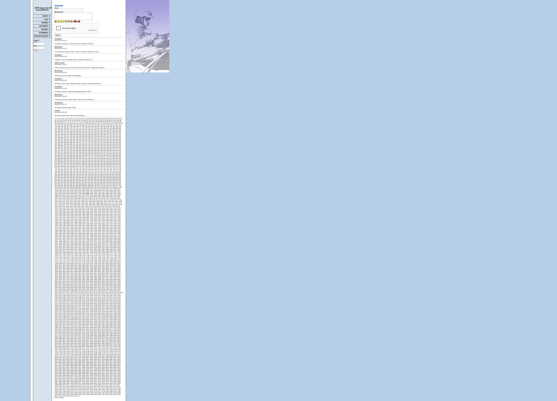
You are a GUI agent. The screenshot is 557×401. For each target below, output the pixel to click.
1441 (96, 228)
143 (56, 126)
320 (59, 139)
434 (71, 147)
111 (95, 123)
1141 (64, 201)
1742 (76, 257)
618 (95, 160)
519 (62, 153)
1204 (99, 206)
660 (89, 163)
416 (83, 146)
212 (65, 131)
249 (110, 133)
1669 (56, 251)
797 (104, 173)
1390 (96, 224)
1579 (103, 241)
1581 (111, 241)
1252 (88, 211)
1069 (56, 195)
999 (117, 187)
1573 (80, 241)
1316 (72, 217)
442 (95, 147)
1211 (60, 208)
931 (110, 182)
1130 (90, 200)
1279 (60, 214)
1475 (96, 232)
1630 (103, 246)
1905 (115, 271)
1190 (113, 204)
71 (66, 122)
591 (80, 158)
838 (95, 176)
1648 (107, 248)
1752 (115, 257)
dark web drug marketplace (76, 115)
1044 (92, 192)
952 (107, 184)
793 (92, 173)
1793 (76, 262)
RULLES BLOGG (41, 36)
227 (110, 131)
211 (62, 131)
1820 (115, 263)
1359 (107, 220)
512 (107, 152)
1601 (56, 244)
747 (86, 169)
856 (83, 177)
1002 (60, 189)
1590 (80, 243)
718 (65, 168)
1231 (72, 209)
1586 (64, 243)
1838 (119, 265)
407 (56, 146)
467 (104, 149)
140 (113, 125)
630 (65, 161)
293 (110, 136)
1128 (83, 200)
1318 (80, 217)
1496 (111, 233)
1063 (100, 193)
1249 (76, 211)
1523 (84, 236)
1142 (68, 201)
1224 (111, 208)
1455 (84, 230)
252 (120, 133)
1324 (103, 217)
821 (110, 174)
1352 (80, 220)
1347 (60, 220)
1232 (76, 209)
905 (98, 181)
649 (56, 163)
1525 (92, 236)
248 (107, 133)
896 (71, 181)
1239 (103, 209)
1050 (115, 192)
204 (107, 130)
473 (56, 150)
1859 (68, 268)
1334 (76, 219)
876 (77, 179)
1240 (107, 209)
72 (69, 122)
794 (95, 173)
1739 (64, 257)
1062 (96, 193)
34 (121, 118)
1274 (107, 212)
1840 (60, 267)
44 (75, 120)
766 (77, 171)
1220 (95, 208)
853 (74, 177)
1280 (64, 214)
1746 (92, 257)
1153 (109, 201)
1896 (80, 271)
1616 (115, 244)
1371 (88, 222)
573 (92, 157)
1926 (64, 275)
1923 (119, 273)
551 (92, 155)
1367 (72, 222)
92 (112, 122)
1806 (60, 263)
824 (119, 174)
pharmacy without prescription (71, 75)
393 (80, 144)
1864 (88, 268)
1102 (118, 197)
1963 (76, 278)
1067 (115, 193)
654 (71, 163)
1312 (56, 217)
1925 (60, 275)
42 (71, 120)
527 (86, 153)
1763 (92, 259)
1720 (56, 256)
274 (120, 134)
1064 (103, 193)
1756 (64, 259)
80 (86, 122)
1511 (103, 235)
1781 (96, 260)
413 (74, 146)
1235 (88, 209)
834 (83, 176)
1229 (64, 209)
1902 (103, 271)
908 (107, 181)
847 (56, 177)
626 (119, 160)
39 (64, 120)
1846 (84, 267)
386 (59, 144)
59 (108, 120)
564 (65, 157)
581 (117, 157)
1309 (111, 216)
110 (93, 123)
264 (89, 134)
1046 (100, 192)
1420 (80, 227)
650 (59, 163)
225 (104, 131)
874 (71, 179)
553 (98, 155)
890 (120, 179)
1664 (103, 249)
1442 (100, 228)
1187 (102, 204)
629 (62, 161)
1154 (113, 201)
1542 (92, 238)
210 (59, 131)
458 (77, 149)
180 (101, 128)
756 (113, 169)
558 (113, 155)
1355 (92, 220)
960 (65, 185)
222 (95, 131)
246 (101, 133)
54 (97, 120)
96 (121, 122)
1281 (68, 214)
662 (95, 163)
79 (84, 122)
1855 (119, 267)
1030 (103, 190)
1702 (119, 252)
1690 (72, 252)
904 (95, 181)
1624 (80, 246)
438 (83, 147)
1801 (107, 262)
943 (80, 184)
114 (104, 123)
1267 (80, 212)
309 (92, 138)
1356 (96, 220)
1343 (111, 219)
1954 (107, 276)
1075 (80, 195)
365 (62, 142)
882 (95, 179)
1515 (119, 235)
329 (86, 139)
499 (68, 152)
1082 (107, 195)
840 (101, 176)
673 (62, 165)
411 (68, 146)
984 (71, 187)
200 (95, 130)
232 (59, 133)
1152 (105, 201)
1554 (72, 240)
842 (107, 176)
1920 (107, 273)
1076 (84, 195)
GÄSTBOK (43, 26)
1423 (92, 227)
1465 (56, 232)
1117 (108, 198)
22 (95, 118)
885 (104, 179)
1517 (60, 236)
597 (98, 158)
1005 (72, 189)
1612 (99, 244)
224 (101, 131)
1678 (92, 251)
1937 (107, 275)
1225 (115, 208)
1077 (88, 195)
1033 (115, 190)
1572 (76, 241)
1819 (111, 263)
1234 (84, 209)
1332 (68, 219)
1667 (115, 249)
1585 (60, 243)
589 (74, 158)
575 (98, 157)
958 (59, 185)
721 (74, 168)
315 (110, 138)
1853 (111, 267)
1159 (64, 203)
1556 (80, 240)
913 (56, 182)
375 (92, 142)
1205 (102, 206)
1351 (76, 220)
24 (100, 118)
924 (89, 182)
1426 (103, 227)
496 (59, 152)
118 (116, 123)
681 (86, 165)
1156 (120, 201)
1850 (100, 267)
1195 (64, 206)
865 (110, 177)
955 (117, 184)
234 (65, 133)
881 (92, 179)
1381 (60, 224)
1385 (76, 224)
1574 (84, 241)
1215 (76, 208)
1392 (103, 224)
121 (56, 125)
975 (110, 185)
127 (74, 125)
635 (80, 161)
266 (95, 134)
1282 (72, 214)
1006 (76, 189)
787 (74, 173)
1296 (60, 216)
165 (56, 128)
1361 (115, 220)
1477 (103, 232)
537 (117, 153)
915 (62, 182)
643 (104, 161)
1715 (103, 254)
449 (117, 147)
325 (74, 139)
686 (101, 165)
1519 (68, 236)
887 (110, 179)
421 (98, 146)
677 (74, 165)
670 (120, 163)
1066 (111, 193)
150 (77, 126)
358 (107, 141)
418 (89, 146)
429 (56, 147)
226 (107, 131)
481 (80, 150)
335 (104, 139)
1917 (95, 273)
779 (117, 171)
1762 (88, 259)
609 (68, 160)
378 (101, 142)
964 (77, 185)
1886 (107, 270)
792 (89, 173)
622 (107, 160)
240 (83, 133)
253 (56, 134)
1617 (119, 244)
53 (95, 120)
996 (107, 187)
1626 (88, 246)
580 (113, 157)
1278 (56, 214)
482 (83, 150)
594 (89, 158)
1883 (96, 270)
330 (89, 139)
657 (80, 163)
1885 (103, 270)
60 (110, 120)
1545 (103, 238)
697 (68, 166)
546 (77, 155)
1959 (60, 278)
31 (115, 118)
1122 (60, 200)
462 (89, 149)
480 (77, 150)
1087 (60, 197)
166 (59, 128)
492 (113, 150)
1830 (88, 265)
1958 (56, 278)
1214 (72, 208)
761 (62, 171)
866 (113, 177)
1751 (111, 257)
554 (101, 155)
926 (95, 182)
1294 (119, 214)
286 (89, 136)
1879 (80, 270)
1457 (92, 230)
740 (65, 169)
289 (98, 136)
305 (80, 138)
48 (84, 120)
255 (62, 134)
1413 (119, 225)
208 (120, 130)
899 (80, 181)
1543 (96, 238)
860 (95, 177)
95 (119, 122)
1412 (115, 225)
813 (86, 174)
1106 (68, 198)
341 (56, 141)
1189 (109, 204)
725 (86, 168)
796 (101, 173)
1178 (68, 204)
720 (71, 168)
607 (62, 160)
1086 (56, 197)
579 (110, 157)
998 (113, 187)
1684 (115, 251)
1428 (111, 227)
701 (80, 166)
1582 (115, 241)
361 (117, 141)
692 (120, 165)
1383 (68, 224)
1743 (80, 257)
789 (80, 173)
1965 (84, 278)
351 (86, 141)
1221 (99, 208)
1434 (68, 228)
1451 (68, 230)
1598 (111, 243)
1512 (107, 235)
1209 (118, 206)
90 (108, 122)
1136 (113, 200)
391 (74, 144)
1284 (80, 214)
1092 (80, 197)
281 (74, 136)
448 (113, 147)
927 (98, 182)
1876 (68, 270)
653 (68, 163)
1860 (72, 268)
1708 (76, 254)
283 (80, 136)
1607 (80, 244)
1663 (100, 249)
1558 (88, 240)
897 (74, 181)
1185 (94, 204)
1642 (84, 248)
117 (113, 123)
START (45, 16)
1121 (56, 200)
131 (86, 125)
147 (68, 126)
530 (95, 153)
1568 (60, 241)
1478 (107, 232)
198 (89, 130)
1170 (105, 203)
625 (116, 160)
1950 (92, 276)
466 (101, 149)
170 (71, 128)
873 (68, 179)
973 (104, 185)
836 (89, 176)
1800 (103, 262)
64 (119, 120)
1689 (68, 252)
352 (89, 141)
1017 (119, 189)
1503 (72, 235)
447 (110, 147)
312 (101, 138)
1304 (92, 216)
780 (120, 171)
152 (83, 126)
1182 (83, 204)
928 (101, 182)
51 (90, 120)
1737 (56, 257)
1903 (107, 271)
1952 (100, 276)
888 (113, 179)
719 (68, 168)
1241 (111, 209)
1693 (84, 252)
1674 (76, 251)
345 (68, 141)
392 (77, 144)
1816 (99, 263)
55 (99, 120)
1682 (107, 251)
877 (80, 179)
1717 (111, 254)
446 (107, 147)
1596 (103, 243)
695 (62, 166)
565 (68, 157)
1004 (68, 189)
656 (77, 163)
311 (98, 138)
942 (77, 184)
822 (113, 174)
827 (62, 176)
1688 (64, 252)
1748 (100, 257)
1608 (84, 244)
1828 (80, 265)
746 (83, 169)
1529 (107, 236)
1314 (64, 217)
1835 (107, 265)
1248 (72, 211)
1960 (64, 278)
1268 (84, 212)
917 (68, 182)
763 (68, 171)
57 (103, 120)
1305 (96, 216)
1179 (71, 204)
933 (117, 182)
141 (117, 125)
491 (110, 150)
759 (56, 171)
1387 (84, 224)
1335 (80, 219)
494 (120, 150)
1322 (96, 217)
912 (119, 181)
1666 (111, 249)
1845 (80, 267)
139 (110, 125)
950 (101, 184)
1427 (107, 227)
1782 (100, 260)
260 (77, 134)
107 (83, 123)
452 (59, 149)
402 (107, 144)
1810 (76, 263)
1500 (60, 235)
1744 (84, 257)
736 (120, 168)
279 (68, 136)
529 (92, 153)
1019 (60, 190)
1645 (96, 248)
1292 (111, 214)
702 (83, 166)
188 (59, 130)
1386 (80, 224)
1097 (100, 197)
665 (104, 163)
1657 (76, 249)
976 (113, 185)
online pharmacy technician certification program (88, 67)
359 (110, 141)
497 (62, 152)
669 (117, 163)
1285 (84, 214)
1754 (56, 259)
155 (92, 126)
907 (104, 181)
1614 (107, 244)
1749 (103, 257)
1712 (92, 254)
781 (56, 173)
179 (98, 128)
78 (82, 122)
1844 (76, 267)
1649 (111, 248)
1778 (84, 260)
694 (59, 166)
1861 (76, 268)
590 (77, 158)
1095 (92, 197)
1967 (92, 278)
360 (113, 141)
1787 (119, 260)
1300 (76, 216)
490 (107, 150)
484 (89, 150)
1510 (100, 235)
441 (92, 147)
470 (113, 149)
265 (92, 134)
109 (90, 123)
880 (89, 179)
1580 (107, 241)
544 (71, 155)
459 (80, 149)
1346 (56, 220)
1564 (111, 240)
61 (112, 120)
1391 (100, 224)
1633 (115, 246)
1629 (100, 246)
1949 (88, 276)
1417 (68, 227)
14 (78, 118)
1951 (96, 276)
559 (117, 155)
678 (77, 165)
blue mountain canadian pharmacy (89, 83)
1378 (115, 222)
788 (77, 173)
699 (74, 166)
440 (89, 147)
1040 (76, 192)
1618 (56, 246)
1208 (114, 206)
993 (98, 187)
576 (101, 157)
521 (68, 153)
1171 (109, 203)
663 (98, 163)
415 (80, 146)
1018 (56, 190)
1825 (68, 265)
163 (117, 126)
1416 (64, 227)
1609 (88, 244)
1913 (80, 273)
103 (71, 123)
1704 (60, 254)
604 (120, 158)
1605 (72, 244)
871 (62, 179)
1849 (96, 267)
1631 (107, 246)
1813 (88, 263)
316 (113, 138)
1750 (107, 257)
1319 (84, 217)
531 (98, 153)
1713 (95, 254)
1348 (64, 220)
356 (101, 141)
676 (71, 165)
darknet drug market (69, 107)
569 (80, 157)
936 (59, 184)
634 (77, 161)
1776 (76, 260)
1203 (95, 206)
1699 (107, 252)
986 (77, 187)
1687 (60, 252)
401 (104, 144)
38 (62, 120)
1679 (96, 251)
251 (117, 133)
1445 (111, 228)
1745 (88, 257)
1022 (72, 190)
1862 (80, 268)
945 (86, 184)
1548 (115, 238)
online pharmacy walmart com (82, 59)
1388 (88, 224)
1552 (64, 240)
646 (113, 161)
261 (80, 134)
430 (59, 147)
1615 (111, 244)
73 (71, 122)
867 (117, 177)
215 (74, 131)
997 (110, 187)
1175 (56, 204)
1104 (60, 198)
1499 (56, 235)
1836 (111, 265)
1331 (64, 219)
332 (95, 139)
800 (113, 173)
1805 (56, 263)
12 (74, 118)
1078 (92, 195)
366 (65, 142)
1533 (56, 238)
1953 (103, 276)
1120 (118, 198)
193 (74, 130)
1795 (84, 262)
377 (98, 142)
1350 (72, 220)
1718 (115, 254)
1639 (72, 248)
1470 (76, 232)
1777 (80, 260)
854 (77, 177)
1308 (107, 216)
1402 (76, 225)
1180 (75, 204)
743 (74, 169)
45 (77, 120)
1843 (72, 267)
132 (89, 125)
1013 (103, 189)
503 (80, 152)
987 (80, 187)
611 (74, 160)
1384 (72, 224)
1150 (98, 201)
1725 (76, 256)
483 (86, 150)
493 (117, 150)
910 (113, 181)
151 (80, 126)
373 (86, 142)
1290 (103, 214)
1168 (98, 203)
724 (83, 168)
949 (98, 184)
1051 (119, 192)
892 (59, 181)
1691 (76, 252)
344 (65, 141)
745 (80, 169)
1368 (76, 222)
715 (56, 168)
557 (110, 155)
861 (98, 177)
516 (119, 152)
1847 (88, 267)
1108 (75, 198)
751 (98, 169)
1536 (68, 238)
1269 (88, 212)
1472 (84, 232)
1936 (103, 275)
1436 (76, 228)
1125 (71, 200)
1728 (88, 256)
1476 (100, 232)
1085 (119, 195)
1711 (88, 254)
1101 (115, 197)
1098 (103, 197)
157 (98, 126)
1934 (96, 275)
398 (95, 144)
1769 (115, 259)
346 (71, 141)
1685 (119, 251)
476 (65, 150)
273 (117, 134)
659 (86, 163)
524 (77, 153)
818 (101, 174)
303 (74, 138)
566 (71, 157)
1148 (90, 201)
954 (113, 184)
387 (62, 144)
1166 (90, 203)
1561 (100, 240)
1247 (68, 211)
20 (91, 118)
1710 (84, 254)
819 (104, 174)
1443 (103, 228)
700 (77, 166)
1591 (84, 243)
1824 (64, 265)
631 (68, 161)
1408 (100, 225)
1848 (92, 267)
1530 (111, 236)
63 (116, 120)
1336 (84, 219)
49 (86, 120)
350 (83, 141)
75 (75, 122)
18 (87, 118)
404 (113, 144)
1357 (100, 220)
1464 (119, 230)
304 (77, 138)
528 (89, 153)
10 (69, 118)
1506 (84, 235)
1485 (68, 233)
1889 (119, 270)
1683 (111, 251)
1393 (107, 224)
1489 (84, 233)
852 (71, 177)
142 (120, 125)
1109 (79, 198)
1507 (88, 235)
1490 (88, 233)
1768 (111, 259)
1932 (88, 275)
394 (83, 144)
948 (95, 184)
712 (113, 166)
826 (59, 176)
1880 (84, 270)
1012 (99, 189)
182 (107, 128)
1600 (119, 243)
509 (98, 152)
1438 (84, 228)
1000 (120, 187)
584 (59, 158)
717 (62, 168)
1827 (76, 265)
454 (65, 149)
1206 (106, 206)
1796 (88, 262)
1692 (80, 252)
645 (110, 161)
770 (89, 171)
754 (107, 169)
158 (101, 126)
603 (117, 158)
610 (71, 160)
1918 (99, 273)
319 (56, 139)
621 (104, 160)
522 (71, 153)
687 (104, 165)
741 (68, 169)
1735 (115, 256)
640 (95, 161)
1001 (56, 189)
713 (116, 166)
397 (92, 144)
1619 (60, 246)
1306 (100, 216)
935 (56, 184)
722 (77, 168)
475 (62, 150)
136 (101, 125)
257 (68, 134)
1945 (72, 276)
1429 (115, 227)
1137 (117, 200)
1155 (117, 201)
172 (77, 128)
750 (95, 169)
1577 (96, 241)
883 (98, 179)
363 (56, 142)
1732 (103, 256)
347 (74, 141)
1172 (113, 203)
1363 (56, 222)
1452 (72, 230)
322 (65, 139)
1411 (111, 225)
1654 (64, 249)
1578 (100, 241)
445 (104, 147)
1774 (68, 260)
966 (83, 185)
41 (69, 120)
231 (56, 133)
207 (117, 130)
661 (92, 163)
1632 (111, 246)
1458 (96, 230)
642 (101, 161)
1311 (119, 216)
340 (120, 139)
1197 (71, 206)
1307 (103, 216)
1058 (80, 193)
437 (80, 147)
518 (59, 153)
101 (65, 123)
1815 (95, 263)
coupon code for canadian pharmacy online (84, 51)
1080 (100, 195)
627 (56, 161)
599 (104, 158)
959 (62, 185)
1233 (80, 209)
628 (59, 161)
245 (98, 133)
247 (104, 133)
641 (98, 161)
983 (68, 187)
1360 (111, 220)
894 (65, 181)
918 (71, 182)
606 (59, 160)
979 (56, 187)
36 (58, 120)
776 (107, 171)
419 (92, 146)
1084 (115, 195)
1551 (60, 240)
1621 (68, 246)
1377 (111, 222)
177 (92, 128)
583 (56, 158)
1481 (119, 232)
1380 (56, 224)
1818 (107, 263)
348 (77, 141)
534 (107, 153)
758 (120, 169)
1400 (68, 225)
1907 (56, 273)
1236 (92, 209)
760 (59, 171)
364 (59, 142)
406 (120, 144)
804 (59, 174)
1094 (88, 197)
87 (101, 122)
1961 (68, 278)
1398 (60, 225)
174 (83, 128)
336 (107, 139)
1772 (60, 260)
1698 (103, 252)
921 (80, 182)
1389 (92, 224)
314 (107, 138)
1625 (84, 246)
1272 (100, 212)
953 (110, 184)
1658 (80, 249)
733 (110, 168)
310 (95, 138)
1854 (115, 267)
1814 (92, 263)
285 (86, 136)
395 (86, 144)
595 (92, 158)
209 (56, 131)
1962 (72, 278)
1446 (115, 228)
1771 (56, 260)
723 (80, 168)
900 (83, 181)
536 (113, 153)
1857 (60, 268)
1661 (92, 249)
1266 (76, 212)
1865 (92, 268)
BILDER (44, 29)
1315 (68, 217)
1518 (64, 236)
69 (62, 122)
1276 (115, 212)
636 (83, 161)
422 (101, 146)
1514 (115, 235)
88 (103, 122)
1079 (96, 195)
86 (99, 122)
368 (71, 142)
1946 (76, 276)
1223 (107, 208)
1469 (72, 232)
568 (77, 157)
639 (92, 161)
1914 (84, 273)
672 (59, 165)
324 (71, 139)
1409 (103, 225)
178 (95, 128)
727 (92, 168)
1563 (107, 240)
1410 (107, 225)
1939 (115, 275)
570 (83, 157)
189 (62, 130)
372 (83, 142)
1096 (96, 197)
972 (101, 185)
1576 (92, 241)
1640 (76, 248)
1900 (96, 271)
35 (56, 120)
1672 (68, 251)
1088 (64, 197)
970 (95, 185)
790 (83, 173)
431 (62, 147)
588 (71, 158)
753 (104, 169)
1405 (88, 225)
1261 (56, 212)
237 (74, 133)
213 (68, 131)
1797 (92, 262)
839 (98, 176)
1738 (60, 257)
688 (107, 165)
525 (80, 153)
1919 (103, 273)
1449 (60, 230)
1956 (115, 276)
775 (104, 171)
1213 (68, 208)
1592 (88, 243)
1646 (100, 248)
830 (71, 176)
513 (110, 152)
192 (71, 130)
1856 (56, 268)
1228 (60, 209)
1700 (111, 252)
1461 (107, 230)
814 (89, 174)
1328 (119, 217)
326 (77, 139)
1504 (76, 235)
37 (60, 120)
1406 (92, 225)
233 (62, 133)
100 (62, 123)
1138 (120, 200)
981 (62, 187)
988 (83, 187)
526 (83, 153)
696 (65, 166)
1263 (64, 212)
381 (110, 142)
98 (58, 123)
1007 (80, 189)
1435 (72, 228)
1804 (119, 262)
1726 (80, 256)
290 (101, 136)
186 (120, 128)
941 (74, 184)
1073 (72, 195)
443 (98, 147)
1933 (92, 275)
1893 (68, 271)
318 (119, 138)
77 (79, 122)
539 (56, 155)
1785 (111, 260)
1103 (56, 198)
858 (89, 177)
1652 (56, 249)
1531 (115, 236)
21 (93, 118)
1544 (100, 238)
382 (113, 142)
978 (120, 185)
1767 (107, 259)
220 (89, 131)
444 (101, 147)
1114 (97, 198)
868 (120, 177)
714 (119, 166)
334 (101, 139)
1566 (119, 240)
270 (107, 134)
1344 (115, 219)
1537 (72, 238)
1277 (119, 212)
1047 (103, 192)
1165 (86, 203)
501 (74, 152)
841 (104, 176)
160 (107, 126)
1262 (60, 212)
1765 (100, 259)
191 (68, 130)
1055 (68, 193)
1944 (68, 276)
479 (74, 150)
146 (65, 126)
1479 (111, 232)
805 (62, 174)
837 (92, 176)
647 (117, 161)
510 (101, 152)
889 (117, 179)
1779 (88, 260)
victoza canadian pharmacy (84, 43)
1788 (56, 262)
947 (92, 184)
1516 (56, 236)
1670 (60, 251)
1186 (98, 204)
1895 (76, 271)
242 (89, 133)
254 (59, 134)
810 (77, 174)
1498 (119, 233)
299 (62, 138)
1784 (107, 260)
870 (59, 179)
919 (74, 182)
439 (86, 147)
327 (80, 139)
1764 (96, 259)
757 (117, 169)
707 (98, 166)
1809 (72, 263)
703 (86, 166)
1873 (56, 270)
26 (104, 118)
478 (71, 150)
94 (116, 122)
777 (110, 171)
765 (74, 171)
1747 (96, 257)
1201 (87, 206)
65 (121, 120)
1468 (68, 232)
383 (117, 142)
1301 (80, 216)
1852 (107, 267)
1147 (86, 201)
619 (98, 160)
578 (107, 157)
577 (104, 157)
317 (116, 138)
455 (68, 149)
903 (92, 181)
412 (71, 146)
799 (110, 173)
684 (95, 165)
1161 (71, 203)
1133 (102, 200)
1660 (88, 249)
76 (77, 122)
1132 (98, 200)
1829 (84, 265)
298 (59, 138)
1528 (103, 236)
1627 (92, 246)
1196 (68, 206)
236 (71, 133)
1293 (115, 214)
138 (107, 125)
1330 (60, 219)
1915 (88, 273)
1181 (79, 204)
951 (104, 184)
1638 (68, 248)
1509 (96, 235)
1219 (92, 208)
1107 (71, 198)
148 (71, 126)
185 (117, 128)
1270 (92, 212)
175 (86, 128)
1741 (72, 257)
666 (107, 163)
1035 (56, 192)
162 (113, 126)
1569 (64, 241)
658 (83, 163)
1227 (56, 209)
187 (56, 130)
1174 (120, 203)
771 (92, 171)
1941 (56, 276)
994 (101, 187)
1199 (79, 206)
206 (113, 130)
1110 (83, 198)
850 (65, 177)
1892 (64, 271)
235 (68, 133)
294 (113, 136)
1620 (64, 246)
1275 (111, 212)
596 (95, 158)
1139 (56, 201)
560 (120, 155)
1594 (96, 243)
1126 (75, 200)
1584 (56, 243)
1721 (60, 256)
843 (110, 176)
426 (113, 146)
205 (110, 130)
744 (77, 169)
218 (83, 131)
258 (71, 134)
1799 (100, 262)
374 (89, 142)
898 (77, 181)
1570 (68, 241)
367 (68, 142)
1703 (56, 254)
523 (74, 153)
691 (117, 165)
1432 (60, 228)
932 (113, 182)
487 (98, 150)
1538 (76, 238)
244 (95, 133)
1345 (119, 219)
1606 (76, 244)
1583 (119, 241)
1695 (92, 252)
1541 (88, 238)
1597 (107, 243)
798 (107, 173)
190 (65, 130)
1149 (94, 201)
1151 (102, 201)
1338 (92, 219)
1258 (111, 211)
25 (102, 118)
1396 (119, 224)
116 (110, 123)
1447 (119, 228)
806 (65, 174)
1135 (109, 200)
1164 (83, 203)
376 (95, 142)
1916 (92, 273)
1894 (72, 271)
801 (117, 173)
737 (56, 169)
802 (120, 173)
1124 (68, 200)
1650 (115, 248)
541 (62, 155)
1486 (72, 233)
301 (68, 138)
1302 (84, 216)
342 (59, 141)
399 (98, 144)
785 (68, 173)
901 (86, 181)
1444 (107, 228)
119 (118, 123)
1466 (60, 232)
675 (68, 165)
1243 (119, 209)
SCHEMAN (43, 33)
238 (77, 133)
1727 (84, 256)
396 (89, 144)
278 (65, 136)
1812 (84, 263)
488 (101, 150)
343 (62, 141)
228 (113, 131)
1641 (80, 248)
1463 (115, 230)
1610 (92, 244)
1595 (100, 243)
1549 (119, 238)
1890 (56, 271)
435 (74, 147)
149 (74, 126)
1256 (103, 211)
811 (80, 174)
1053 (60, 193)
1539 (80, 238)
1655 (68, 249)
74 (73, 122)
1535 (64, 238)
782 (59, 173)
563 (62, 157)
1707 (72, 254)
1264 (68, 212)
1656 (72, 249)
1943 (64, 276)
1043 (88, 192)
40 (66, 120)
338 (113, 139)
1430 (119, 227)
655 (74, 163)
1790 (64, 262)
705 (92, 166)
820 (107, 174)
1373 (96, 222)
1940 (119, 275)
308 (89, 138)
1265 (72, 212)
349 (80, 141)
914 (59, 182)
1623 (76, 246)
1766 (103, 259)
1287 (92, 214)
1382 (64, 224)
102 (68, 123)
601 (110, 158)
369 (74, 142)
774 (101, 171)
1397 (56, 225)
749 (92, 169)
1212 (64, 208)
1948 (84, 276)
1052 (56, 193)
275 (56, 136)
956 (120, 184)
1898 (88, 271)
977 (117, 185)
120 (121, 123)
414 (77, 146)
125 (68, 125)
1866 (96, 268)
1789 (60, 262)
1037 (64, 192)
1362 (119, 220)
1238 (100, 209)
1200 (83, 206)
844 (113, 176)
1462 (111, 230)
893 (62, 181)
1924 (56, 275)
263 (86, 134)
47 (82, 120)
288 (95, 136)
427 (116, 146)
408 (59, 146)
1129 (86, 200)
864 (107, 177)
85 (97, 122)
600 (107, 158)
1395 (115, 224)
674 (65, 165)
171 (74, 128)
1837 (115, 265)
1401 (72, 225)
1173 (117, 203)
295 (117, 136)
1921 (111, 273)
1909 (64, 273)
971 (98, 185)
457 (74, 149)
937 (62, 184)
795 (98, 173)
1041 (80, 192)
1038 (68, 192)
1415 (60, 227)
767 (80, 171)
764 (71, 171)
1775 (72, 260)
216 (77, 131)
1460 (103, 230)
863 (104, 177)
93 (114, 122)
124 (65, 125)
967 (86, 185)
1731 (100, 256)
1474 (92, 232)
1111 (86, 198)
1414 (56, 227)
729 (98, 168)
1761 (84, 259)
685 (98, 165)
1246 (64, 211)
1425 (100, 227)
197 (86, 130)
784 (65, 173)
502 (77, 152)
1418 (72, 227)
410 (65, 146)
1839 (56, 267)
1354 (88, 220)
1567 (56, 241)
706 (95, 166)
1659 (84, 249)
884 (101, 179)
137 (104, 125)
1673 (72, 251)
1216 (80, 208)
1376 (107, 222)
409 (62, 146)
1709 (80, 254)
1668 (119, 249)
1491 (92, 233)
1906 (119, 271)
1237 (96, 209)
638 (89, 161)
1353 (84, 220)
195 (80, 130)
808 (71, 174)
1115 (101, 198)
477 (68, 150)
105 (77, 123)
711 (110, 166)
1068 (119, 193)
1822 (56, 265)
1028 (96, 190)
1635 (56, 248)
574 (95, 157)
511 (104, 152)
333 (98, 139)
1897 (84, 271)
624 (113, 160)
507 (92, 152)
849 (62, 177)
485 (92, 150)
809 (74, 174)
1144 (75, 201)
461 (86, 149)
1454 (80, 230)
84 (95, 122)
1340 (100, 219)
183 (110, 128)
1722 (64, 256)
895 (68, 181)
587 (68, 158)
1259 (115, 211)
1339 (96, 219)
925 (92, 182)
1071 (64, 195)
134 (95, 125)
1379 (119, 222)
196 (83, 130)
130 (83, 125)
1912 (76, 273)
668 (113, 163)
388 (65, 144)
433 (68, 147)
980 (59, 187)
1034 (119, 190)
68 (60, 122)
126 (71, 125)
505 (86, 152)
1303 (88, 216)
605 (56, 160)
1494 (103, 233)
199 (92, 130)
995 (104, 187)
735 (117, 168)
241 (86, 133)
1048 (107, 192)
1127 (79, 200)
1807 (64, 263)
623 (110, 160)
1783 (103, 260)
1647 (103, 248)
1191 (117, 204)
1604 (68, 244)
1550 (56, 240)
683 (92, 165)
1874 (60, 270)
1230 (68, 209)
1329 (56, 219)
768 (83, 171)
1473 (88, 232)
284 (83, 136)
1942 (60, 276)
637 (86, 161)
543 (68, 155)
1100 (111, 197)
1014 (107, 189)
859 (92, 177)
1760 (80, 259)
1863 (84, 268)
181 (104, 128)
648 (120, 161)
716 (59, 168)
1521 (76, 236)
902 (89, 181)
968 (89, 185)
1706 (68, 254)
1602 (60, 244)
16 (82, 118)
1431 (56, 228)
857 (86, 177)
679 (80, 165)
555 (104, 155)
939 (68, 184)
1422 (88, 227)
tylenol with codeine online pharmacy (81, 99)
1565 (115, 240)
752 (101, 169)
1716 (107, 254)
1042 (84, 192)
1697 (100, 252)
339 (117, 139)
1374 (100, 222)
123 (62, 125)
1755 (60, 259)
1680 (100, 251)
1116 (104, 198)
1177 (64, 204)
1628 (96, 246)
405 (117, 144)
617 (92, 160)
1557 (84, 240)
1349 (68, 220)
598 (101, 158)
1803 (115, 262)
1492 (96, 233)
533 (104, 153)
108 (86, 123)
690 (113, 165)
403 (110, 144)
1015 (111, 189)
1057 (76, 193)
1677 (88, 251)
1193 (56, 206)
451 (56, 149)
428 (119, 146)
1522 (80, 236)
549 (86, 155)
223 (98, 131)
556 (107, 155)
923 (86, 182)
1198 (75, 206)
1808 (68, 263)
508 (95, 152)
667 (110, 163)
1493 (100, 233)
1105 (64, 198)
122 (59, 125)
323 (68, 139)
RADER (44, 23)
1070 (60, 195)
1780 (92, 260)
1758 (72, 259)
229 (116, 131)
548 (83, 155)
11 (72, 118)
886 (107, 179)
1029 (100, 190)
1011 (95, 189)
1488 (80, 233)
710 (107, 166)
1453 (76, 230)
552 (95, 155)
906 (101, 181)
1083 (111, 195)
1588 (72, 243)
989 (86, 187)
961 (68, 185)
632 (71, 161)
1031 (107, 190)
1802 (111, 262)
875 (74, 179)
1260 (119, 211)
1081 (103, 195)
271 (110, 134)
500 (71, 152)
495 (56, 152)
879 (86, 179)
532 (101, 153)
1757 (68, 259)
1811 (80, 263)
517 (56, 153)
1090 (72, 197)
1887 (111, 270)
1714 (99, 254)
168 (65, 128)
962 (71, 185)
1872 (119, 268)
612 (77, 160)
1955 (111, 276)
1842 (68, 267)
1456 (88, 230)
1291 (107, 214)
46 (79, 120)
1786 (115, 260)
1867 (100, 268)
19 (89, 118)
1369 (80, 222)
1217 (84, 208)
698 (71, 166)
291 (104, 136)
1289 (100, 214)
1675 (80, 251)
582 (120, 157)
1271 (96, 212)
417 (86, 146)
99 (60, 123)
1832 (96, 265)
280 (71, 136)
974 (107, 185)
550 (89, 155)
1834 (103, 265)
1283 (76, 214)
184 (113, 128)
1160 (68, 203)
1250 (80, 211)
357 (104, 141)
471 (117, 149)
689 (110, 165)
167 (62, 128)
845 (117, 176)
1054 (64, 193)
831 (74, 176)
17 (85, 118)
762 (65, 171)
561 (56, 157)
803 (56, 174)
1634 (119, 246)
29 (111, 118)
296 (120, 136)
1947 (80, 276)
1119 (115, 198)
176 (89, 128)
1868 (103, 268)
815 (92, 174)
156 (95, 126)
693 (56, 166)
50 (88, 120)
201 (98, 130)
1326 (111, 217)
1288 (96, 214)
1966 (88, 278)
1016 (115, 189)
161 (110, 126)
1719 (119, 254)
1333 (72, 219)
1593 (92, 243)
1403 (80, 225)
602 (113, 158)
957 (56, 185)
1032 (111, 190)
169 (68, 128)
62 (114, 120)
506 (89, 152)
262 (83, 134)
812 (83, 174)
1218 (88, 208)
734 (113, 168)
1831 (92, 265)
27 (106, 118)
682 (89, 165)
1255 (100, 211)
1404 (84, 225)
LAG (46, 19)
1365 (64, 222)
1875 (64, 270)
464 (95, 149)
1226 (119, 208)
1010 (92, 189)
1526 (96, 236)
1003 (64, 189)
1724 (72, 256)
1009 (88, 189)
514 (113, 152)
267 (98, 134)
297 (56, 138)
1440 (92, 228)
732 (107, 168)
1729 (92, 256)
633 (74, 161)
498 (65, 152)
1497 (115, 233)
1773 (64, 260)
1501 (64, 235)
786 (71, 173)
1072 (68, 195)
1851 (103, 267)
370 (77, 142)
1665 (107, 249)
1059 (84, 193)
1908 (60, 273)
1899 (92, 271)
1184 (90, 204)
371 (80, 142)
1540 (84, 238)
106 (80, 123)
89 (106, 122)
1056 (72, 193)
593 (86, 158)
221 (92, 131)
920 (77, 182)
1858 (64, 268)
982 (65, 187)
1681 (103, 251)
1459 (100, 230)
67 (58, 122)
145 (62, 126)
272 (113, 134)
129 (80, 125)
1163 (79, 203)
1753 (119, 257)
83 (93, 122)
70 (64, 122)
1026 (88, 190)
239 (80, 133)
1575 (88, 241)
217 (80, 131)
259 (74, 134)
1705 (64, 254)
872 (65, 179)
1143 (71, 201)
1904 (111, 271)
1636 (60, 248)
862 (101, 177)
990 (89, 187)
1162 (75, 203)
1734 (111, 256)
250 (113, 133)
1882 (92, 270)
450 (120, 147)
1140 (60, 201)
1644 (92, 248)
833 (80, 176)
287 (92, 136)
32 (117, 118)
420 (95, 146)
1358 (103, 220)
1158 (60, 203)
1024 (80, 190)
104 (74, 123)
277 (62, 136)
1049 (111, 192)
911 (116, 181)
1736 (119, 256)
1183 (86, 204)
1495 (107, 233)
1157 (56, 203)
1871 (115, 268)
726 (89, 168)
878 (83, 179)
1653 (60, 249)
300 (65, 138)
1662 (96, 249)
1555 (76, 240)
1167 (94, 203)
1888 (115, 270)
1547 (111, 238)
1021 (68, 190)
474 (59, 150)
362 (120, 141)
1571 (72, 241)
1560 (96, 240)
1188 (105, 204)
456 (71, 149)
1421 (84, 227)
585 (62, 158)
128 (77, 125)
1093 (84, 197)
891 (56, 181)
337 (110, 139)
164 (120, 126)
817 (98, 174)
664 (101, 163)
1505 (80, 235)
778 (113, 171)
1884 (100, 270)
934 (120, 182)
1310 (115, 216)
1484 (64, 233)
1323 (100, 217)
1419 (76, 227)
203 (104, 130)
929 (104, 182)
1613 (103, 244)
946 (89, 184)
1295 (56, 216)
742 (71, 169)
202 (101, 130)
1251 (84, 211)
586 (65, 158)
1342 (107, 219)
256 (65, 134)
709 (104, 166)
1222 (103, 208)
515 (116, 152)
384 (120, 142)
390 (71, 144)
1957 (119, 276)
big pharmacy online (84, 91)
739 (62, 169)
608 (65, 160)
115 (107, 123)
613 (80, 160)
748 (89, 169)
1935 (100, 275)
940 (71, 184)
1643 (88, 248)
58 (106, 120)
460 (83, 149)
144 (59, 126)
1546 (107, 238)
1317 (76, 217)
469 (110, 149)
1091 (76, 197)
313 (104, 138)
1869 (107, 268)
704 (89, 166)
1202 (91, 206)
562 (59, 157)
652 (65, 163)
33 (119, 118)
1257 (107, 211)
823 (116, 174)
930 (107, 182)
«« (56, 118)
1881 (88, 270)
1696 (96, 252)
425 (110, 146)
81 (88, 122)
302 (71, 138)
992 (95, 187)
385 (56, 144)
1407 (96, 225)
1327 (115, 217)
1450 (64, 230)
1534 (60, 238)
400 (101, 144)
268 (101, 134)
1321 (92, 217)
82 (90, 122)
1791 (68, 262)
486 (95, 150)
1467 (64, 232)
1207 (110, 206)
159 (104, 126)
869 (56, 179)
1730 (96, 256)
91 (110, 122)
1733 (107, 256)
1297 (64, 216)
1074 (76, 195)
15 (80, 118)
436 (77, 147)
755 (110, 169)
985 (74, 187)
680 (83, 165)
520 (65, 153)
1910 (68, 273)
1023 (76, 190)
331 (92, 139)
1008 (84, 189)
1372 (92, 222)
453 (62, 149)
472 (120, 149)
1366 (68, 222)
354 (95, 141)
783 (62, 173)
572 (89, 157)
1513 (111, 235)
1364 (60, 222)
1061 (92, 193)
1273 (103, 212)
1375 (103, 222)
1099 (107, 197)
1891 (60, 271)
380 (107, 142)
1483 (60, 233)
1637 (64, 248)
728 (95, 168)
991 (92, 187)
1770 (119, 259)
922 (83, 182)
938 (65, 184)
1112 (90, 198)
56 (101, 120)
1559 (92, 240)
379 (104, 142)
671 (56, 165)
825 (56, 176)
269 (104, 134)
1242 (115, 209)
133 (92, 125)
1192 (120, 204)
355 (98, 141)
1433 (64, 228)
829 (68, 176)
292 (107, 136)
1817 (103, 263)
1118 (111, 198)
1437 (80, 228)
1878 (76, 270)
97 (56, 123)
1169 (102, 203)
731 (104, 168)
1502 (68, 235)
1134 (105, 200)
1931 (84, 275)
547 (80, 155)
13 (76, 118)
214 (71, 131)
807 (68, 174)
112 (98, 123)
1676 (84, 251)
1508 (92, 235)
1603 (64, 244)
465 (98, 149)
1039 (72, 192)
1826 (72, 265)
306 (83, 138)
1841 (64, 267)
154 (89, 126)
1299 (72, 216)
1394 (111, 224)
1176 (60, 204)
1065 (107, 193)
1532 (119, 236)
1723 (68, 256)
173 (80, 128)
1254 (96, 211)
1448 (56, 230)
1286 (88, 214)
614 (83, 160)
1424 (96, 227)
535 (110, 153)
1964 (80, 278)
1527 (100, 236)
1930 (80, 275)
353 (92, 141)
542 (65, 155)
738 (59, 169)
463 (92, 149)
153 (86, 126)
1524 (88, 236)
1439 (88, 228)
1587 (68, 243)
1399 (64, 225)
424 (107, 146)
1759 (76, 259)
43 (73, 120)
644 (107, 161)
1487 (76, 233)
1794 (80, 262)
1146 (83, 201)
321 (62, 139)
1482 (56, 233)
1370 (84, 222)
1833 (100, 265)
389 (68, 144)
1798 (96, 262)
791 (86, 173)
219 (86, 131)
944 (83, 184)
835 (86, 176)
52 (93, 120)
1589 (76, 243)
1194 (60, 206)
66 (56, 122)
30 (113, 118)
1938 (111, 275)
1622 (72, 246)
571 (86, 157)
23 (98, 118)
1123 (64, 200)
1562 (103, 240)
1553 (68, 240)
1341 (103, 219)
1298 (68, 216)
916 (65, 182)
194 (77, 130)
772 (95, 171)
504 (83, 152)
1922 (115, 273)
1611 (95, 244)
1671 (64, 251)
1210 (56, 208)
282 (77, 136)
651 (62, 163)
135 (98, 125)
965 (80, 185)
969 (92, 185)
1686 (56, 252)
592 (83, 158)
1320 (88, 217)
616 (89, 160)
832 (77, 176)
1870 (111, 268)
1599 (115, 243)
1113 (93, 198)
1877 (72, 270)
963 (74, 185)
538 (120, 153)
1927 (68, 275)
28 (108, 118)
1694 (88, 252)
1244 (56, 211)
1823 (60, 265)
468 (107, 149)
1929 (76, 275)
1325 (107, 217)
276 (59, 136)
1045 (96, 192)
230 (119, 131)
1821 (119, 263)
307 (86, 138)
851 (68, 177)
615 (86, 160)
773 (98, 171)
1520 (72, 236)
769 (86, 171)
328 (83, 139)
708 (101, 166)
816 (95, 174)
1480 (115, 232)
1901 (100, 271)
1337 (88, 219)
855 (80, 177)
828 (65, 176)
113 (101, 123)
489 (104, 150)
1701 (115, 252)
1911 (72, 273)
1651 (119, 248)
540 (59, 155)
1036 (60, 192)
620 (101, 160)
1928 (72, 275)
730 (101, 168)
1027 (92, 190)
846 (120, 176)
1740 (68, 257)
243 (92, 133)
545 (74, 155)
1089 (68, 197)
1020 (64, 190)
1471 (80, 232)
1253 (92, 211)
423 (104, 146)
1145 (79, 201)
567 (74, 157)
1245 (60, 211)
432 (65, 147)
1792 (72, 262)
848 (59, 177)
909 (110, 181)
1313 (60, 217)
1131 (94, 200)
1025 (84, 190)
